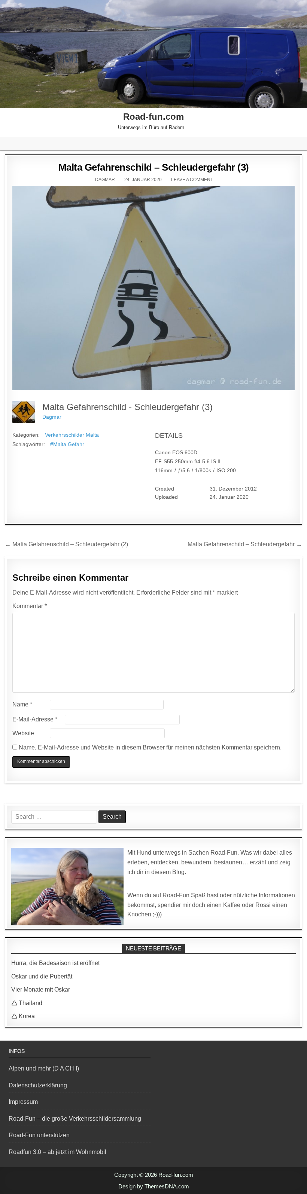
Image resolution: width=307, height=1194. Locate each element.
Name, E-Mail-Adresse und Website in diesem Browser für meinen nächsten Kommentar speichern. (150, 747)
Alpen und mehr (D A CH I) (44, 1068)
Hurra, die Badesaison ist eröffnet (55, 963)
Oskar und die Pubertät (41, 976)
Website (23, 733)
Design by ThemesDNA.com (153, 1186)
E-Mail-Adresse (34, 719)
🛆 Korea (23, 1016)
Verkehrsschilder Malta (72, 435)
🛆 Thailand (26, 1003)
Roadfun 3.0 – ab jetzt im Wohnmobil (57, 1152)
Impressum (23, 1102)
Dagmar (105, 179)
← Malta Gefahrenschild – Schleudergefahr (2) (66, 544)
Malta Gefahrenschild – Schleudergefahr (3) (153, 167)
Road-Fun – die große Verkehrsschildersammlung (75, 1118)
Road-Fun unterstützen (39, 1135)
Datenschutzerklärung (38, 1085)
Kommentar (29, 606)
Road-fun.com (153, 117)
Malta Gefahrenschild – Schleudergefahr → (245, 544)
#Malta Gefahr (67, 444)
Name (22, 704)
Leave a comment (192, 179)
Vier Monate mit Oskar (40, 989)
